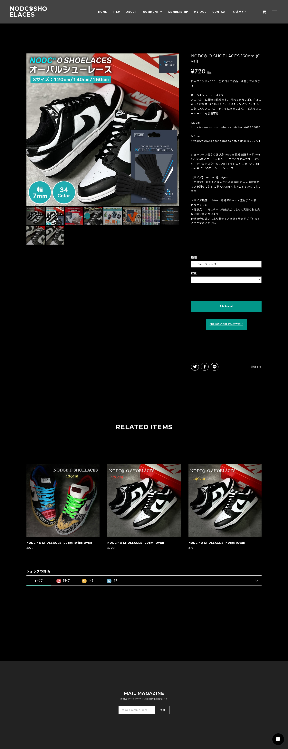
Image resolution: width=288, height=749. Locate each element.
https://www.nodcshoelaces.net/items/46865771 (225, 140)
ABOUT (131, 11)
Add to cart (226, 306)
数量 (194, 273)
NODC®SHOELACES (28, 12)
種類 (194, 257)
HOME (102, 11)
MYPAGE (200, 11)
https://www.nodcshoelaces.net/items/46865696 (226, 127)
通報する (256, 366)
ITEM (116, 11)
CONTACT (219, 11)
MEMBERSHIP (178, 11)
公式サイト (240, 11)
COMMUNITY (152, 11)
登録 (162, 709)
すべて (38, 580)
